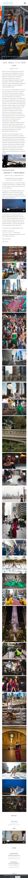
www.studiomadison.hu (14, 865)
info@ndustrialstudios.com (14, 858)
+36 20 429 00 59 (14, 823)
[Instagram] (15, 873)
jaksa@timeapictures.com (8, 232)
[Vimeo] (14, 873)
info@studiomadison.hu (14, 867)
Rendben (18, 876)
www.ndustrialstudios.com (14, 857)
